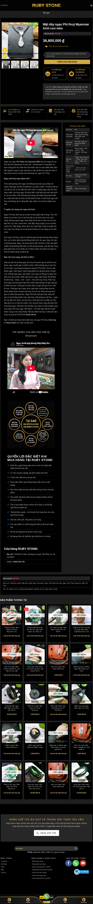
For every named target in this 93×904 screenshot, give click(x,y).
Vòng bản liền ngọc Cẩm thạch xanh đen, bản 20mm (11, 708)
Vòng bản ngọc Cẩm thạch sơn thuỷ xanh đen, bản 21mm (35, 786)
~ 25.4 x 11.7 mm (81, 169)
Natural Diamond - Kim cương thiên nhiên (81, 181)
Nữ (76, 129)
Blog (2, 870)
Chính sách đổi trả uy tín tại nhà (23, 477)
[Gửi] (75, 848)
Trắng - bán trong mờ (82, 157)
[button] (4, 5)
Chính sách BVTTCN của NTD (41, 878)
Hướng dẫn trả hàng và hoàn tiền (42, 870)
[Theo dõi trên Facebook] (68, 863)
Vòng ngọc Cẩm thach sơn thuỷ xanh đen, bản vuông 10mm (35, 669)
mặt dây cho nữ (39, 589)
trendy (55, 589)
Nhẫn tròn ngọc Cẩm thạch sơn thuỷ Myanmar (34, 708)
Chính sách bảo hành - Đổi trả (41, 867)
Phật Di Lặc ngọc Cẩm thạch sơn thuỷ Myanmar (12, 786)
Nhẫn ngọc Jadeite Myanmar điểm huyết (35, 746)
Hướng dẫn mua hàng (39, 864)
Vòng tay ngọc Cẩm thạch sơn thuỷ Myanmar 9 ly (12, 629)
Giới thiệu (4, 864)
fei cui (17, 589)
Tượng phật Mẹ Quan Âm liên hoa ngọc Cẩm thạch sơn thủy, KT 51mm (35, 629)
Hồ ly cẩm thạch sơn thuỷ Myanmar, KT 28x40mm (58, 708)
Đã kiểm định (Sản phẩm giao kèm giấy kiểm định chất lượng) (81, 135)
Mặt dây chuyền (16, 583)
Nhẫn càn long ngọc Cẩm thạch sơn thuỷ (81, 707)
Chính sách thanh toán (39, 875)
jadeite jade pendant (26, 589)
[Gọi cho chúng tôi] (75, 863)
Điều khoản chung (37, 861)
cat (7, 589)
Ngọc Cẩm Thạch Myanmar (72, 583)
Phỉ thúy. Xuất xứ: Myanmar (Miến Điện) (81, 143)
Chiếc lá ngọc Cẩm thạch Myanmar (11, 746)
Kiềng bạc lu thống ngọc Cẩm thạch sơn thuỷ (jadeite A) (58, 747)
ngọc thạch (48, 589)
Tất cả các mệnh (80, 188)
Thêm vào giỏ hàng (67, 62)
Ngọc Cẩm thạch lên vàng (53, 583)
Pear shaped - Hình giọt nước (81, 152)
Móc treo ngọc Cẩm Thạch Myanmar (58, 668)
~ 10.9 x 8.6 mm (80, 168)
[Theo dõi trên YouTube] (83, 863)
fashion (11, 589)
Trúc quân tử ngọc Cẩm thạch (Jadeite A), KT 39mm (58, 629)
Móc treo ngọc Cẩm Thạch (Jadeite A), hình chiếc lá (81, 747)
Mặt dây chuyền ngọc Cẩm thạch (33, 583)
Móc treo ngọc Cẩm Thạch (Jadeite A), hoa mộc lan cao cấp (11, 669)
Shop (2, 867)
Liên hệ (3, 872)
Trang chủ (4, 861)
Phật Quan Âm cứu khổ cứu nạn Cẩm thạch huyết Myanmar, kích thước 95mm (81, 629)
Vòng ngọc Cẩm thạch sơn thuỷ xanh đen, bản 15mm (81, 786)
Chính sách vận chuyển (39, 872)
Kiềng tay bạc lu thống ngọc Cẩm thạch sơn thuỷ (81, 669)
